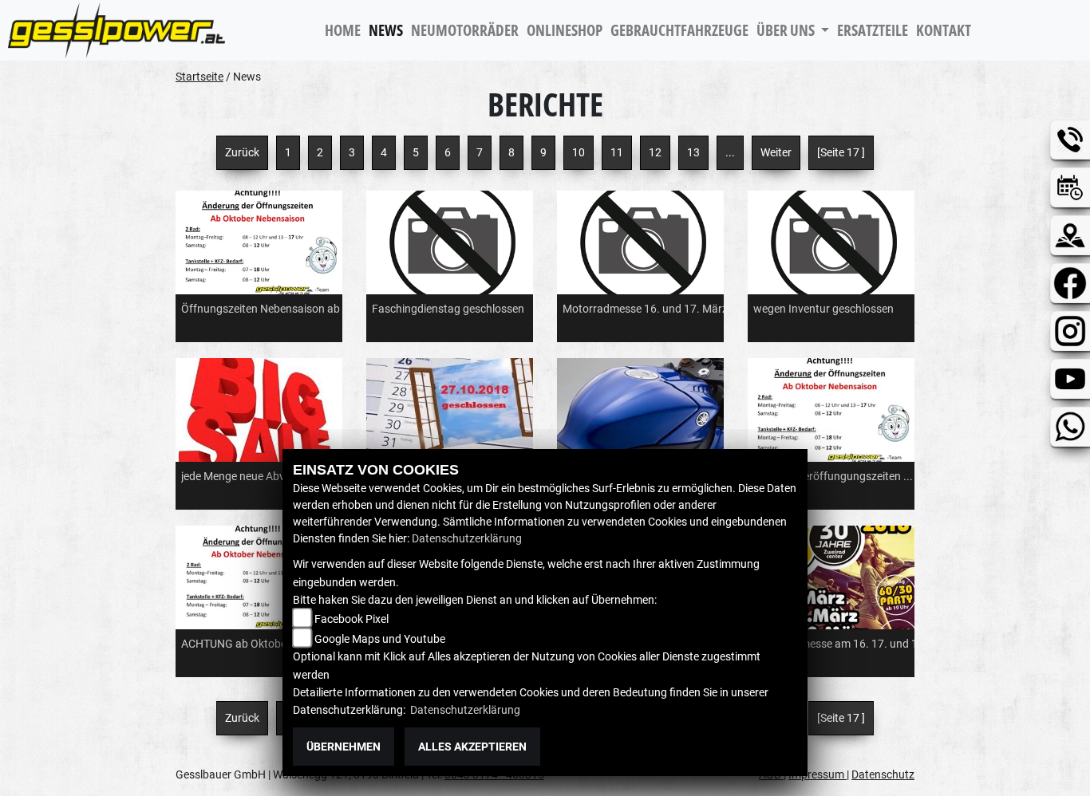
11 (616, 152)
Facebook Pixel (351, 619)
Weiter (776, 152)
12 (655, 152)
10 (578, 152)
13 (693, 152)
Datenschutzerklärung (467, 538)
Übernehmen (343, 746)
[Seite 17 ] (841, 152)
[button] (792, 30)
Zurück (242, 152)
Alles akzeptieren (472, 746)
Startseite (199, 76)
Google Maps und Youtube (379, 638)
